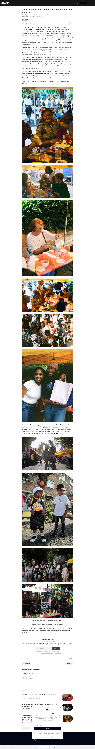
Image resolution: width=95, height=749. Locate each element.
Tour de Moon (26, 27)
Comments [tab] (25, 673)
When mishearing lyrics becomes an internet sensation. (35, 696)
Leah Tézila (38, 698)
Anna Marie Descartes (55, 425)
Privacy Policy (58, 733)
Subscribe (83, 3)
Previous (27, 663)
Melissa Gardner (53, 433)
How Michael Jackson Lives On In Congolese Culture (39, 695)
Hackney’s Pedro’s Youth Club (36, 73)
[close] (61, 708)
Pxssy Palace (44, 427)
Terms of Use (54, 731)
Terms (12, 747)
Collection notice (17, 747)
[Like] (23, 23)
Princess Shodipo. (50, 78)
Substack (81, 747)
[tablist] (28, 673)
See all (25, 728)
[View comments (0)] (27, 23)
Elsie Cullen (25, 19)
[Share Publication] (78, 3)
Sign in (90, 3)
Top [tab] (24, 691)
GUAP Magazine (31, 698)
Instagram (58, 631)
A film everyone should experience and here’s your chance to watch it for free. (40, 705)
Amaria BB (36, 427)
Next (68, 663)
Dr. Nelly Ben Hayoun (28, 48)
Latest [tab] (27, 691)
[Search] (74, 3)
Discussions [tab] (32, 691)
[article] (47, 697)
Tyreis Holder (37, 78)
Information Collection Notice (47, 733)
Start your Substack (45, 747)
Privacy (8, 747)
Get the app (53, 747)
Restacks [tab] (31, 673)
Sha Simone (52, 427)
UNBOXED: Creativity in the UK (31, 29)
